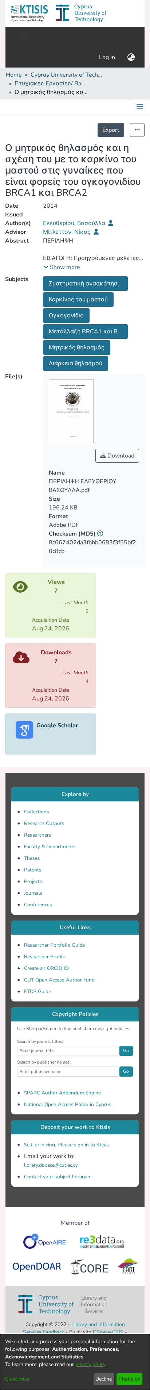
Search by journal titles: (40, 1041)
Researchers (37, 835)
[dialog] (75, 1362)
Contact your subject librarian (57, 1176)
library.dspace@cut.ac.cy (51, 1165)
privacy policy (90, 1364)
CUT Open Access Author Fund (59, 979)
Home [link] (14, 75)
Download (120, 456)
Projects (33, 881)
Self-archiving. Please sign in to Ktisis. (67, 1144)
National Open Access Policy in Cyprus (67, 1104)
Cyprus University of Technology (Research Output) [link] (67, 75)
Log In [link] (107, 57)
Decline (103, 1378)
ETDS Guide (37, 991)
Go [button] (126, 1050)
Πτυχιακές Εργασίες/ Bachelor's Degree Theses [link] (51, 84)
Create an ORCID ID (46, 968)
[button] (29, 13)
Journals (33, 893)
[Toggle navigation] (24, 37)
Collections (36, 811)
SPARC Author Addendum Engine (62, 1092)
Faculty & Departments (50, 846)
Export (110, 130)
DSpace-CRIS (108, 1332)
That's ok (129, 1378)
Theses (32, 858)
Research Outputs (44, 823)
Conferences (38, 904)
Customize (17, 1378)
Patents (33, 869)
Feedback (53, 1332)
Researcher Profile (44, 956)
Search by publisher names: (44, 1062)
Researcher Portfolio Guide (54, 945)
